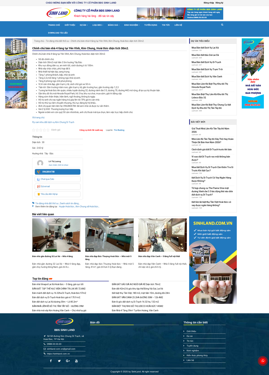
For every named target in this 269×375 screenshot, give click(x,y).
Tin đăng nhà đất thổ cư (57, 41)
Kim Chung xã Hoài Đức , (87, 206)
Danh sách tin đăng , (70, 203)
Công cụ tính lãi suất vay (91, 130)
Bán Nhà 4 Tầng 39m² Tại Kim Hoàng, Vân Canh (135, 310)
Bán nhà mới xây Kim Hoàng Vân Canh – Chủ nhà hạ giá (59, 310)
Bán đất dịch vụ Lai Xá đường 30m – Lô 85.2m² (55, 301)
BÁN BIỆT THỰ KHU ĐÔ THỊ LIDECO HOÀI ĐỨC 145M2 (137, 306)
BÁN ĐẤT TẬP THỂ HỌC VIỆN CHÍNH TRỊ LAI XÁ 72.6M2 (58, 288)
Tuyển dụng (150, 25)
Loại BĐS (97, 25)
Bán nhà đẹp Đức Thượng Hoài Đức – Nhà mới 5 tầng (108, 258)
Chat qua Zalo (47, 179)
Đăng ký (219, 3)
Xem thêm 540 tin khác (58, 165)
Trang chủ (54, 25)
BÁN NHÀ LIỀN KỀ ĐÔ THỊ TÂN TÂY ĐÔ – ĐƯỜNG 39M (57, 306)
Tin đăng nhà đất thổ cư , (47, 203)
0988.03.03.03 (54, 344)
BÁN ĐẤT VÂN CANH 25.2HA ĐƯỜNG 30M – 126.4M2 (137, 297)
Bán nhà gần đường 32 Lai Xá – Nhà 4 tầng (52, 256)
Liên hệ (178, 25)
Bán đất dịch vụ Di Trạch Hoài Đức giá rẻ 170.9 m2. (56, 297)
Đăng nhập (209, 3)
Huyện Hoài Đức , (67, 206)
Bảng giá (113, 25)
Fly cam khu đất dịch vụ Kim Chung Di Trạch (53, 122)
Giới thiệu (70, 25)
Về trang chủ (38, 117)
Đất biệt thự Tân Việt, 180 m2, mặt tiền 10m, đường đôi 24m (141, 293)
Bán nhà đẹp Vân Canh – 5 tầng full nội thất (159, 256)
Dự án (83, 25)
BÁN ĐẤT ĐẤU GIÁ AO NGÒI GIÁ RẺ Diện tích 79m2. (136, 284)
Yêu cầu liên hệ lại (48, 194)
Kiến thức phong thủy (197, 355)
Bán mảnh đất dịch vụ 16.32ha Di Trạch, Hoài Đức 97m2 (59, 293)
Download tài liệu (58, 33)
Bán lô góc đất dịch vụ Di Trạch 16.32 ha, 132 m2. (135, 301)
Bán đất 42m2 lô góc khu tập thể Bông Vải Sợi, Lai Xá (137, 288)
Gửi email (45, 186)
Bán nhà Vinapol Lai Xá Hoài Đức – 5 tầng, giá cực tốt (57, 284)
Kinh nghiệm (131, 25)
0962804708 (48, 172)
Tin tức (166, 25)
